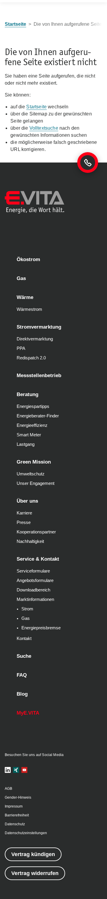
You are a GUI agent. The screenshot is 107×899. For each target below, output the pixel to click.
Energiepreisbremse (41, 627)
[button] (8, 770)
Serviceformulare (33, 571)
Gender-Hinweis (18, 797)
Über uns (27, 501)
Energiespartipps (33, 406)
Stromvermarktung (39, 327)
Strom (27, 609)
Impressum (14, 806)
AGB (8, 789)
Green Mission (34, 462)
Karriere (24, 513)
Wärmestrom (29, 309)
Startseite (36, 106)
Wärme (25, 297)
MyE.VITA (28, 713)
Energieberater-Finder (38, 416)
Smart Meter (29, 434)
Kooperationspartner (36, 532)
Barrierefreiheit (17, 815)
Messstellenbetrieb (39, 375)
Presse (24, 522)
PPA (21, 348)
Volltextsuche (43, 128)
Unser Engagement (35, 483)
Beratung (27, 394)
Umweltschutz (31, 474)
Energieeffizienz (32, 425)
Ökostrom (28, 259)
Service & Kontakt (38, 559)
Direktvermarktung (35, 339)
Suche (24, 656)
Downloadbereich (33, 590)
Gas (21, 278)
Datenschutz (15, 824)
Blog (22, 694)
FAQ (22, 675)
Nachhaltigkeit (30, 541)
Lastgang (25, 444)
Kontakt (24, 638)
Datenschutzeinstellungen (26, 833)
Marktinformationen (35, 599)
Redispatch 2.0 (31, 358)
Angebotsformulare (35, 580)
